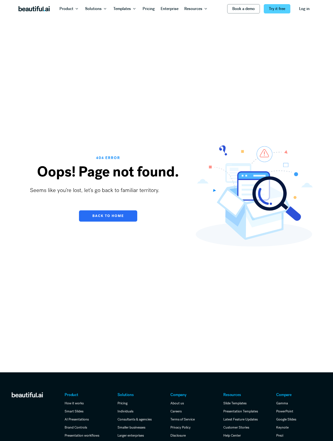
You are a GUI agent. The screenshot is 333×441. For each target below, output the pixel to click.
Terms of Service (182, 419)
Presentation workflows (82, 435)
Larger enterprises (131, 435)
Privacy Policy (180, 427)
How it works (74, 403)
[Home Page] (34, 9)
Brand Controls (76, 427)
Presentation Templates (240, 411)
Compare (284, 394)
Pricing (122, 403)
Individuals (125, 411)
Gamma (282, 403)
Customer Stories (236, 427)
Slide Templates (234, 403)
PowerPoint (284, 411)
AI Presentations (77, 419)
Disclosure (178, 435)
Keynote (282, 427)
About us (177, 403)
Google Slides (286, 419)
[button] (69, 9)
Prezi (279, 435)
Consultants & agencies (135, 419)
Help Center (232, 435)
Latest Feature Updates (240, 419)
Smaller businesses (131, 427)
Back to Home (108, 216)
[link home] (27, 394)
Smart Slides (74, 411)
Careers (176, 411)
